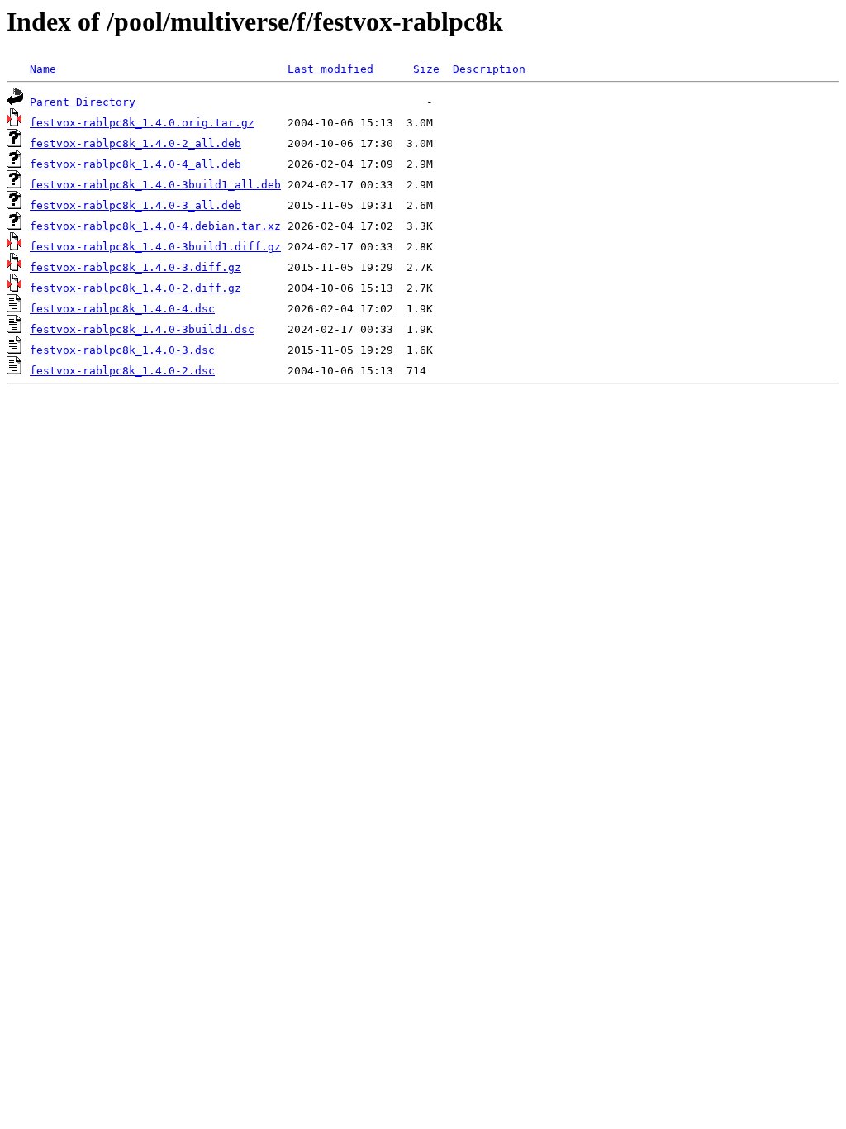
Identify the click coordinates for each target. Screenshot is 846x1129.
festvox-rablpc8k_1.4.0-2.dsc (122, 370)
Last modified (330, 69)
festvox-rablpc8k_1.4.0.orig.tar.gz (142, 123)
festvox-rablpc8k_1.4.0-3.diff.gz (135, 267)
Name (43, 69)
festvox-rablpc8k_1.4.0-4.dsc (122, 308)
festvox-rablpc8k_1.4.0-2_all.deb (135, 143)
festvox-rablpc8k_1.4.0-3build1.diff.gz (155, 247)
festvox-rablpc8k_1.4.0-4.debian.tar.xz (155, 226)
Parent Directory (82, 102)
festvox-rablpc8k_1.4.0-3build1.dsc (142, 329)
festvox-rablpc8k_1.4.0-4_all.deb (135, 164)
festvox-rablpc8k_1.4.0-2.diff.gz (135, 288)
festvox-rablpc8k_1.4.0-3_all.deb (135, 205)
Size (426, 69)
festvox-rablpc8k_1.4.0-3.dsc (122, 350)
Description (489, 69)
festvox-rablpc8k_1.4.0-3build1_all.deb (155, 185)
